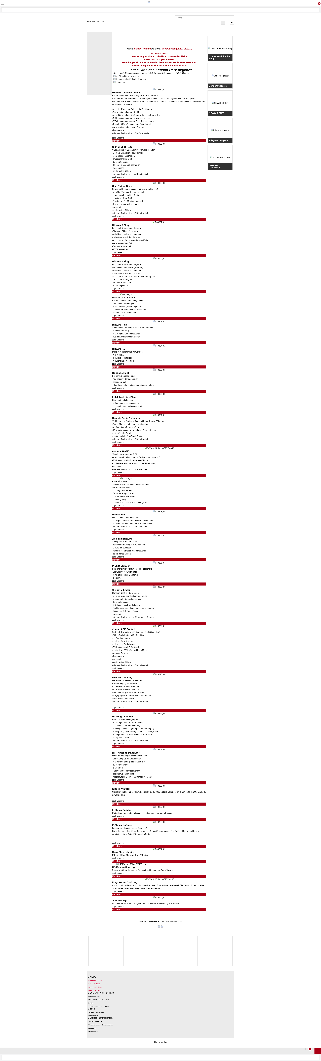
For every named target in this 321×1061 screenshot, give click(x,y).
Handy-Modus (160, 1042)
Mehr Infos (117, 141)
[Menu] (2, 4)
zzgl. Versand (118, 138)
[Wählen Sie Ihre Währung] (223, 23)
